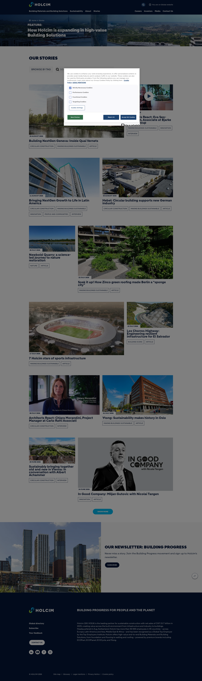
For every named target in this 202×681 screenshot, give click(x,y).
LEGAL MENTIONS (79, 83)
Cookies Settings (77, 108)
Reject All (111, 117)
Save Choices (75, 117)
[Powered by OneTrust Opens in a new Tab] (130, 124)
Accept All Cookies (128, 117)
